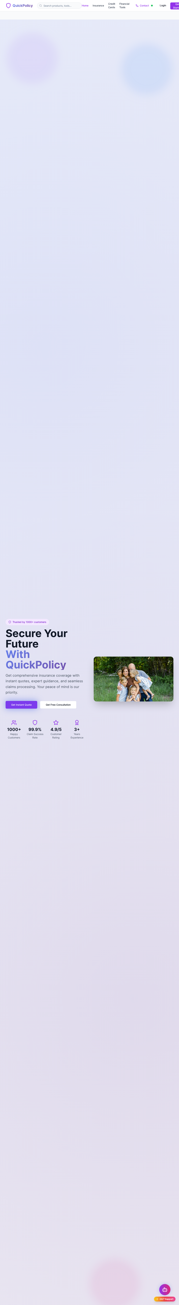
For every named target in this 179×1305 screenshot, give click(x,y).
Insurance (98, 5)
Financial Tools (124, 5)
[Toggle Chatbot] (164, 1289)
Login (163, 5)
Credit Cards (111, 5)
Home (85, 5)
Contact (144, 5)
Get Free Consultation (58, 704)
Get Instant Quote (21, 704)
